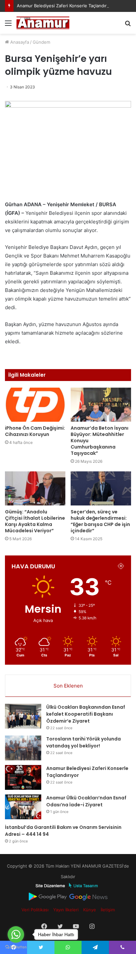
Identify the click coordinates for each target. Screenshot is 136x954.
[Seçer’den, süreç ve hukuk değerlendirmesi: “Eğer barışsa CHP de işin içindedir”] (101, 488)
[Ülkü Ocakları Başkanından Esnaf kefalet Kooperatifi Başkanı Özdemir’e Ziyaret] (23, 716)
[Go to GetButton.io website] (15, 947)
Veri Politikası (35, 909)
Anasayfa (19, 42)
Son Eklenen (68, 686)
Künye (89, 909)
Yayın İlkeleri (66, 909)
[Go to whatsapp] (16, 934)
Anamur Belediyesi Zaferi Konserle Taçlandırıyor (65, 5)
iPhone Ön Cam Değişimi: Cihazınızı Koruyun (35, 431)
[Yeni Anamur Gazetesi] (43, 23)
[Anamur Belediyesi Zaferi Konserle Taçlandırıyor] (23, 777)
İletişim (108, 909)
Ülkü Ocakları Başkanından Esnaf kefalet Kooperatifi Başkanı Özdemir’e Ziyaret (85, 714)
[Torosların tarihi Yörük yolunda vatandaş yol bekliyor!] (23, 748)
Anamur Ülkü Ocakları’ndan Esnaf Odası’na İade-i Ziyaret (86, 801)
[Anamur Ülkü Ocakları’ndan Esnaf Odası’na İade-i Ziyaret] (23, 806)
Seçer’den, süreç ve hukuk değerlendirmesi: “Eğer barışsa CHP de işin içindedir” (100, 521)
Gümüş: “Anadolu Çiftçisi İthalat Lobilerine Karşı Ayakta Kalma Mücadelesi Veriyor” (35, 521)
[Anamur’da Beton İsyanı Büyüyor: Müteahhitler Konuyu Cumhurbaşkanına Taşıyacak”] (101, 405)
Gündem (41, 42)
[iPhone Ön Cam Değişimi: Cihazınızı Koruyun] (35, 405)
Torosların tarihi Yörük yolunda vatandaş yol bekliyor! (83, 742)
